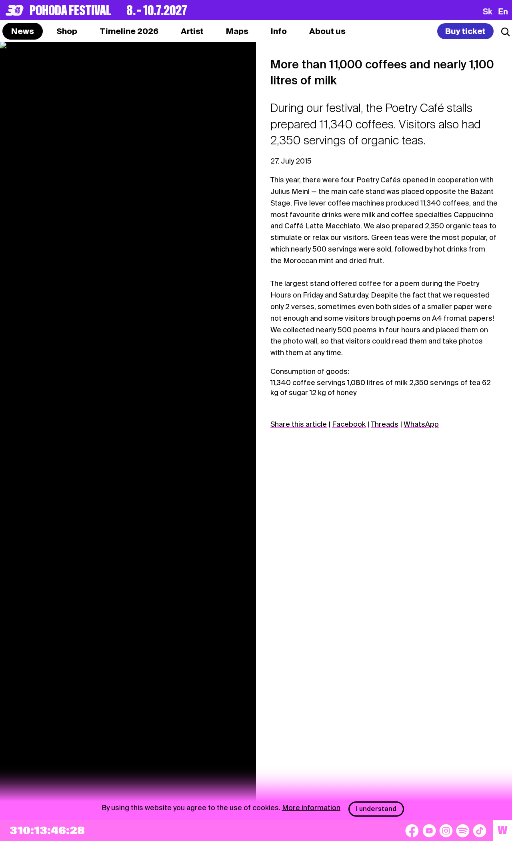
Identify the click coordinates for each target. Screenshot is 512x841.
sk (487, 11)
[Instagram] (446, 830)
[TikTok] (479, 830)
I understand (376, 809)
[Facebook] (412, 830)
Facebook (349, 424)
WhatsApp (421, 424)
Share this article (298, 424)
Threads (384, 424)
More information (311, 807)
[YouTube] (429, 830)
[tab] (67, 31)
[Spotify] (463, 830)
